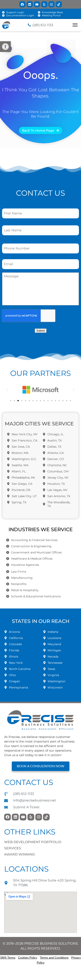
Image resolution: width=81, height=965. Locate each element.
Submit (40, 330)
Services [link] (12, 848)
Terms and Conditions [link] (54, 957)
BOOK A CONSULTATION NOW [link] (40, 766)
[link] (5, 46)
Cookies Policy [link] (27, 957)
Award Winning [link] (19, 854)
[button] (7, 390)
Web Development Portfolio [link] (32, 842)
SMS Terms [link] (7, 957)
